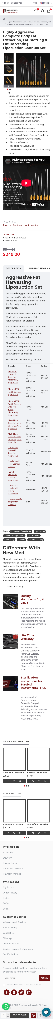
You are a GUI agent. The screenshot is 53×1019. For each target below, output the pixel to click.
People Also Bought (16, 741)
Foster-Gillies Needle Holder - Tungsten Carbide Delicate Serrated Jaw (38, 772)
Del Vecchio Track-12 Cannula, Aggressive (13, 451)
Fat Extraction (33, 535)
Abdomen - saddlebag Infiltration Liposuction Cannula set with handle (14, 824)
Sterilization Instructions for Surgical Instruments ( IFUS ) (33, 684)
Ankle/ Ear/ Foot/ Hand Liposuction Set (38, 824)
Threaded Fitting (35, 539)
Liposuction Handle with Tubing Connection (13, 489)
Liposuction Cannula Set (20, 531)
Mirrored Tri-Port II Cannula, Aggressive (14, 392)
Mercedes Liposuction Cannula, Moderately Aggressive (13, 377)
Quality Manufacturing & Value (32, 599)
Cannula (21, 539)
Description (13, 268)
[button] (19, 70)
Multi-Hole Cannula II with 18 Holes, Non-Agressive (14, 438)
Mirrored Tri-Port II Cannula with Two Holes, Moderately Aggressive (14, 408)
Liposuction (40, 531)
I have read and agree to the (23, 985)
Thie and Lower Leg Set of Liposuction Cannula (14, 772)
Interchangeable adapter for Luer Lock (15, 502)
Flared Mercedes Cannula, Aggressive (13, 476)
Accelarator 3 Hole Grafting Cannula (14, 464)
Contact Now (13, 586)
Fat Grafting (9, 539)
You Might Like (12, 793)
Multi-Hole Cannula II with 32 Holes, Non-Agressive (14, 424)
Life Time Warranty (27, 637)
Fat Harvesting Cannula (14, 535)
